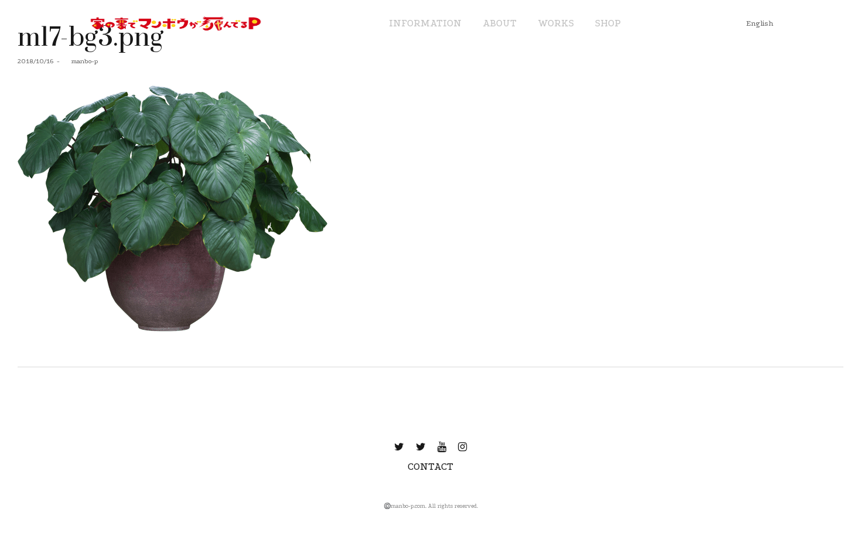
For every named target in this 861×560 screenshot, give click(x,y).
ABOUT (500, 23)
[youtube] (442, 447)
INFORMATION (425, 23)
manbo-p (80, 61)
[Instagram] (462, 447)
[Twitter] (399, 447)
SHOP (608, 23)
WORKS (556, 23)
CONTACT (430, 466)
